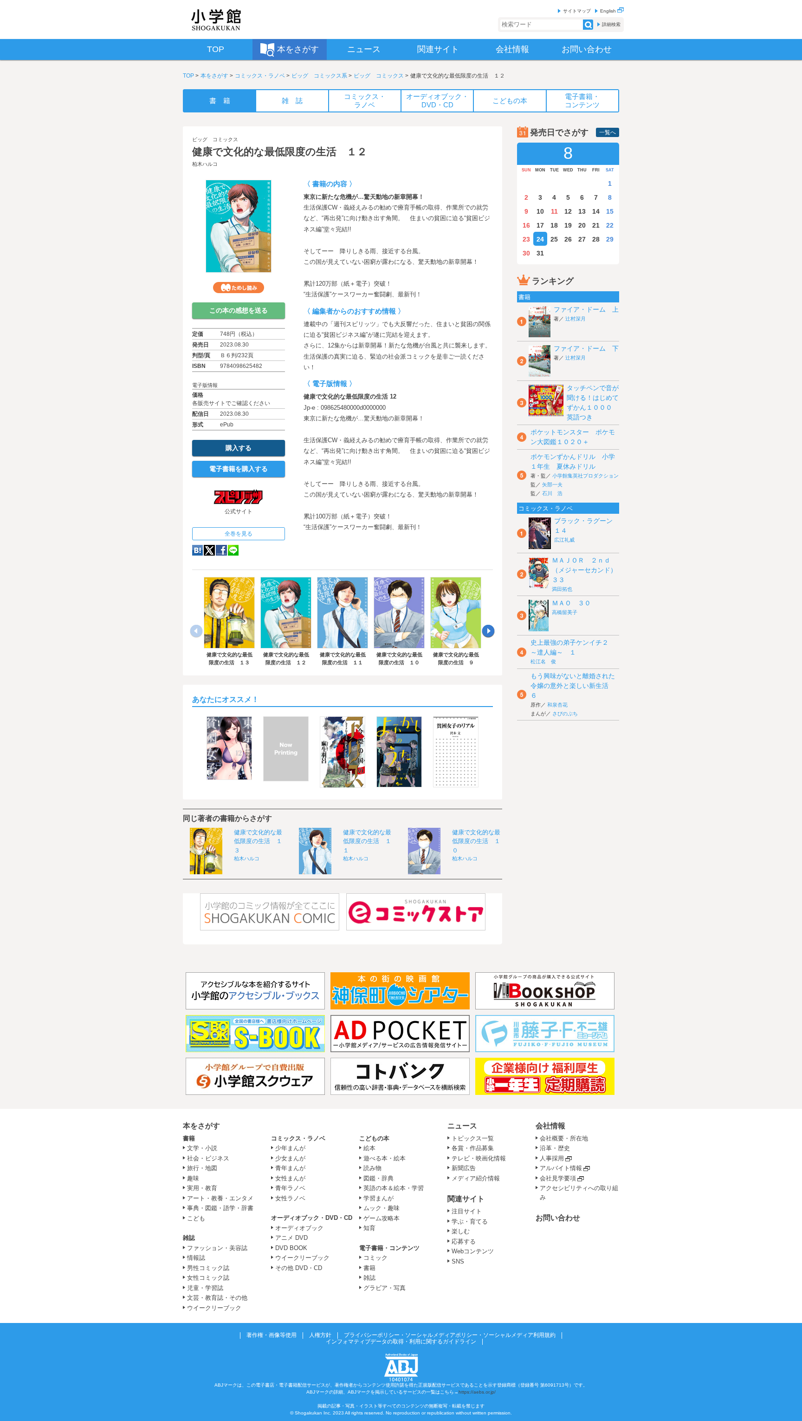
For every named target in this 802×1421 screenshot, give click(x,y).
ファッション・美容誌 (217, 1247)
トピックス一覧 (473, 1138)
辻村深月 (575, 318)
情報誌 (196, 1257)
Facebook (221, 550)
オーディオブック (299, 1228)
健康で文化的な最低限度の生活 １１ (367, 841)
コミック (375, 1257)
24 (540, 239)
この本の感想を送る (238, 310)
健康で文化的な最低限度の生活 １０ (476, 841)
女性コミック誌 (208, 1277)
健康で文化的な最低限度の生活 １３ (258, 841)
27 (582, 239)
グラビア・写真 (384, 1287)
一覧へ (607, 132)
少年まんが (290, 1148)
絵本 (369, 1148)
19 (568, 225)
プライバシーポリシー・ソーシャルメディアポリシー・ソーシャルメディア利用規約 (450, 1335)
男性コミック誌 (208, 1267)
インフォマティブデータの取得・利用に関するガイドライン (401, 1341)
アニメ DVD (291, 1237)
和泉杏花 (557, 704)
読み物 (372, 1168)
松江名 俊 (543, 661)
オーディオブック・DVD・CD (311, 1217)
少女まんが (290, 1158)
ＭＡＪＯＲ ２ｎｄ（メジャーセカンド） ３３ (587, 570)
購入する (239, 448)
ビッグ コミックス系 (319, 75)
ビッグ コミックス (379, 75)
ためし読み (238, 287)
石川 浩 (552, 493)
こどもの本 (374, 1138)
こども (196, 1218)
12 (568, 211)
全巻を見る (238, 533)
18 (554, 225)
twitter (209, 550)
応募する (464, 1241)
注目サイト (467, 1211)
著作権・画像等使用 (271, 1335)
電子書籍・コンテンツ (389, 1247)
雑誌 (189, 1237)
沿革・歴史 (555, 1148)
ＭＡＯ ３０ (571, 603)
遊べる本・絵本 (384, 1158)
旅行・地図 (202, 1168)
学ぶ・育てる (470, 1221)
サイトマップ (577, 10)
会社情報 (550, 1126)
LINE (233, 550)
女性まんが (290, 1178)
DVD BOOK (291, 1247)
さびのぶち (565, 713)
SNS (458, 1261)
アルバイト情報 (561, 1168)
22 (610, 225)
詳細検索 (611, 24)
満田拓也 (562, 589)
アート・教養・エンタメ (220, 1198)
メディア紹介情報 (476, 1178)
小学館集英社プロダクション (585, 475)
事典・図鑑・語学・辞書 (220, 1208)
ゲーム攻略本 (381, 1218)
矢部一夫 (552, 484)
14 (596, 211)
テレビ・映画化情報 (479, 1158)
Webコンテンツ (473, 1251)
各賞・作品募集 (473, 1148)
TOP (188, 75)
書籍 (189, 1138)
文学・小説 (202, 1148)
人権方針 (320, 1335)
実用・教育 (202, 1188)
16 (526, 225)
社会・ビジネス (208, 1158)
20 (582, 225)
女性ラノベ (290, 1198)
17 (540, 225)
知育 (369, 1228)
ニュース (462, 1126)
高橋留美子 (564, 612)
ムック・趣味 (381, 1208)
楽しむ (461, 1231)
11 (554, 211)
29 (610, 239)
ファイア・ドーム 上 (586, 309)
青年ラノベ (290, 1188)
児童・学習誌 (205, 1287)
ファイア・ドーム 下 (586, 348)
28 (596, 239)
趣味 (193, 1178)
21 (596, 225)
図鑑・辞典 (378, 1178)
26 (568, 239)
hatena (197, 550)
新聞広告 (464, 1168)
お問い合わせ (558, 1218)
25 (554, 239)
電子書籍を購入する (238, 468)
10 (540, 211)
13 (582, 211)
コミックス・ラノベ (260, 75)
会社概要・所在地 (564, 1138)
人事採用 (552, 1158)
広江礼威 (564, 540)
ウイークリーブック (214, 1307)
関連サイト (466, 1199)
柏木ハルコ (205, 164)
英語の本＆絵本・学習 (393, 1188)
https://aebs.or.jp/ (477, 1392)
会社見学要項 (558, 1178)
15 (610, 211)
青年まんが (290, 1168)
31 (540, 253)
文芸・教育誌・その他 (217, 1297)
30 (526, 253)
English (608, 10)
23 (526, 239)
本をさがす (214, 75)
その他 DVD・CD (298, 1267)
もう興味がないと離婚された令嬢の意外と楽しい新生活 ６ (572, 685)
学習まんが (381, 1198)
